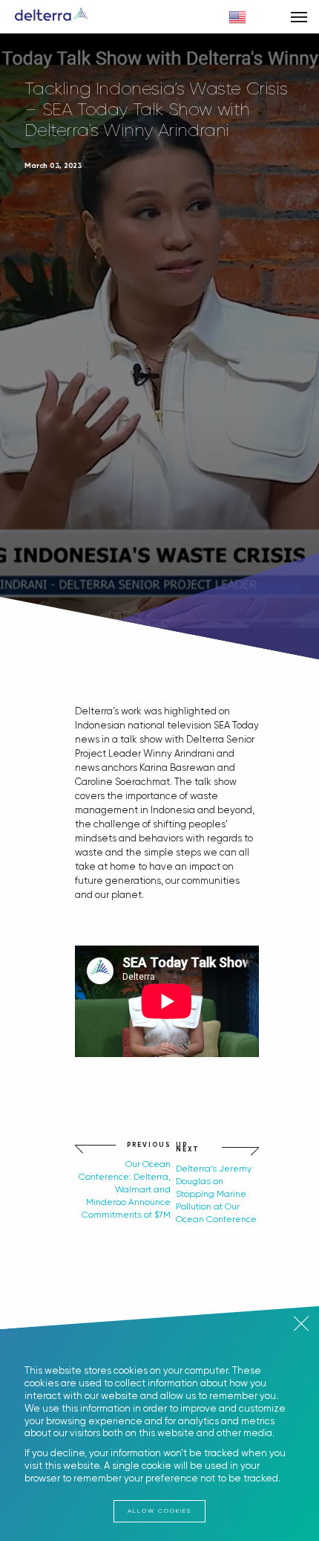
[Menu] (298, 16)
